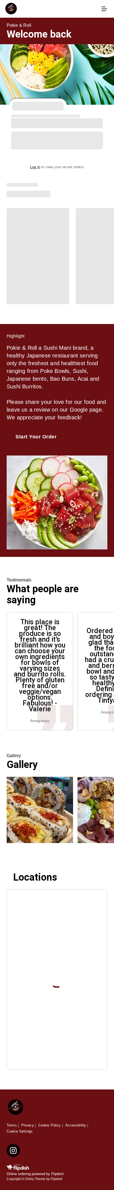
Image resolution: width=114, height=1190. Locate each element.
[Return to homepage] (15, 1107)
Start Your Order (35, 436)
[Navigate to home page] (51, 9)
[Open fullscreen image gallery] (40, 810)
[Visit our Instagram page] (13, 1150)
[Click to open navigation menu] (104, 8)
